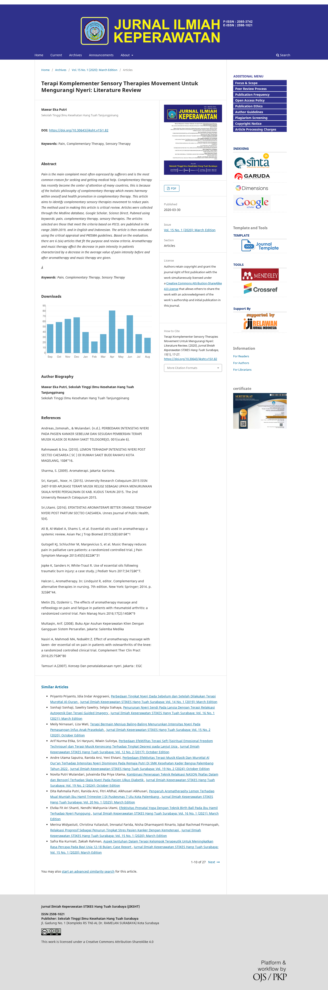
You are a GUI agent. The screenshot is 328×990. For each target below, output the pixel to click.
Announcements (101, 55)
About (126, 55)
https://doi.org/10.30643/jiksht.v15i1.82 (78, 130)
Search (284, 55)
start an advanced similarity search (88, 871)
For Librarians (242, 370)
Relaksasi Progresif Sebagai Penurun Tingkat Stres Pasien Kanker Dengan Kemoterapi (115, 830)
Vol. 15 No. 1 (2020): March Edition (94, 70)
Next (211, 862)
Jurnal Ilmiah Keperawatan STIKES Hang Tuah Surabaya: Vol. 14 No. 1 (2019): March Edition (148, 702)
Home (39, 55)
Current (56, 55)
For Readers (241, 356)
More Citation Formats (182, 368)
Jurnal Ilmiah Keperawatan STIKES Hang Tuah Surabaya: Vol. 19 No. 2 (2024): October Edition (140, 769)
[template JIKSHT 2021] (260, 250)
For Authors (241, 363)
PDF (173, 188)
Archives (75, 55)
